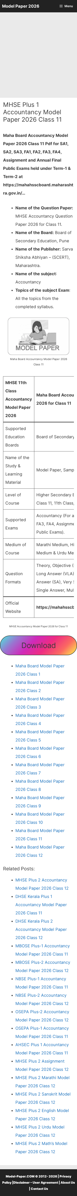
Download (38, 645)
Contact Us (39, 1189)
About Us (68, 1182)
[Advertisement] (38, 55)
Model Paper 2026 (20, 6)
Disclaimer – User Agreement (35, 1182)
